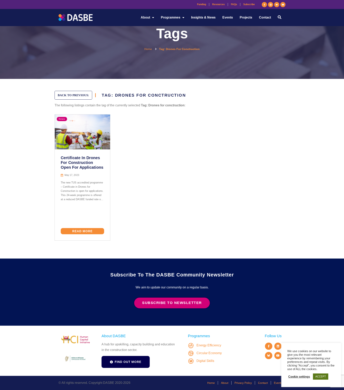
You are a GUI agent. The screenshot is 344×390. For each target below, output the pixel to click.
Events (227, 17)
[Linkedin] (270, 4)
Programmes (170, 17)
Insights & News (203, 17)
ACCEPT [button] (320, 376)
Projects (246, 17)
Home (211, 382)
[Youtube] (282, 4)
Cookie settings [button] (299, 376)
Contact (265, 17)
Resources (218, 4)
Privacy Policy (243, 382)
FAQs (234, 4)
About (145, 17)
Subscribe (249, 4)
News (62, 119)
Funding (201, 4)
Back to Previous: (73, 95)
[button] (279, 17)
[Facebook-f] (264, 4)
